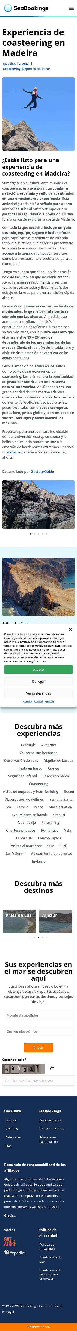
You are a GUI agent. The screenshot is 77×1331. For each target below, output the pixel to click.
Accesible (28, 745)
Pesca (38, 807)
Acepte (38, 669)
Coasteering (12, 69)
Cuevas (54, 768)
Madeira (9, 63)
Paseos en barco (55, 776)
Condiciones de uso (51, 1259)
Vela (67, 830)
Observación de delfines (24, 799)
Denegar (38, 681)
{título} (27, 701)
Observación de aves (21, 760)
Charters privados (21, 830)
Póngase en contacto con (49, 1139)
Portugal (23, 63)
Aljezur (49, 915)
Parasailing (50, 822)
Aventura (48, 745)
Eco (8, 807)
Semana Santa (61, 799)
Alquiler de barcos (58, 760)
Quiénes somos (51, 1120)
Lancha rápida (49, 838)
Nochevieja (27, 822)
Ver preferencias (38, 693)
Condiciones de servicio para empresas (51, 1274)
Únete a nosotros (52, 1129)
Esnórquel (24, 838)
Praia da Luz (18, 915)
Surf (62, 845)
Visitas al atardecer (26, 845)
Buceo (69, 791)
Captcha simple (14, 1059)
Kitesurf (58, 814)
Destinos (11, 1129)
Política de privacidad (47, 1246)
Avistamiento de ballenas (51, 853)
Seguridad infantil (22, 776)
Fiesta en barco (30, 768)
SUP (50, 845)
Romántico (50, 830)
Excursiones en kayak (29, 814)
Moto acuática (60, 807)
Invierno (39, 861)
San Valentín (15, 853)
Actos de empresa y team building (30, 791)
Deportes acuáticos (36, 69)
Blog (8, 1146)
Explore (10, 1120)
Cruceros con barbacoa (39, 752)
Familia (22, 807)
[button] (70, 629)
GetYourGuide (42, 471)
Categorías (13, 1137)
